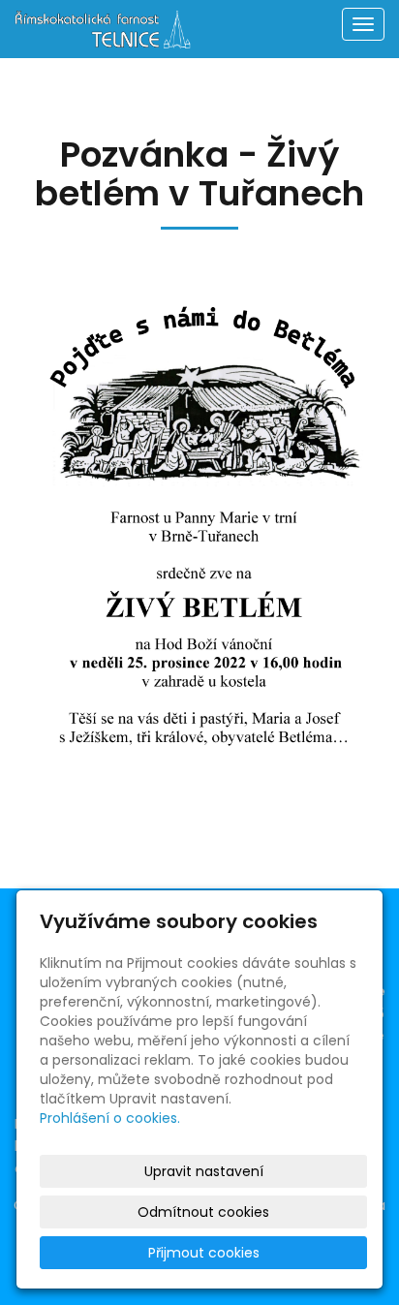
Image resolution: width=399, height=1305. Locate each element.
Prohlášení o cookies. (110, 1118)
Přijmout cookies (204, 1252)
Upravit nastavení (203, 1171)
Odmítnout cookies (203, 1212)
